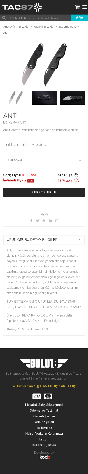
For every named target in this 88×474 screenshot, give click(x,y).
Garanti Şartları (44, 416)
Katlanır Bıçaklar (44, 26)
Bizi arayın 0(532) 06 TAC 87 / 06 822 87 (46, 386)
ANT (6, 33)
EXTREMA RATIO (14, 122)
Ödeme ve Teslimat (44, 410)
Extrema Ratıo (67, 26)
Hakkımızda (44, 428)
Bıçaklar (24, 26)
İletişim (44, 439)
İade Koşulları (44, 422)
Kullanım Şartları (44, 445)
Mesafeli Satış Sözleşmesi (44, 404)
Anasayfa (9, 26)
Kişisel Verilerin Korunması (44, 433)
